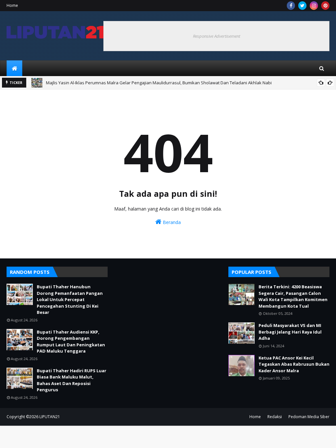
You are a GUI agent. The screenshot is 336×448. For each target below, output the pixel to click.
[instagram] (314, 5)
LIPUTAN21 (49, 416)
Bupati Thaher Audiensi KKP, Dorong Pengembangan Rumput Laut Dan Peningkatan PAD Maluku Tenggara (71, 341)
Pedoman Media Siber (308, 416)
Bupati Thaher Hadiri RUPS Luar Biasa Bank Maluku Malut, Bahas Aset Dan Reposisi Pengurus (71, 380)
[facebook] (291, 5)
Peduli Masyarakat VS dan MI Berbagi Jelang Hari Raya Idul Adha (290, 331)
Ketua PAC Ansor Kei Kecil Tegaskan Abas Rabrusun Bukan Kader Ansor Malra (294, 364)
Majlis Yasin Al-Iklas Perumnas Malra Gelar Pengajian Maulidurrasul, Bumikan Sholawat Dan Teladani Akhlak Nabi (159, 83)
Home (12, 5)
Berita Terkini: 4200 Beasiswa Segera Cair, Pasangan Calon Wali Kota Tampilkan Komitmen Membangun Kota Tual (293, 296)
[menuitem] (14, 68)
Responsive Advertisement (216, 36)
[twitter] (302, 5)
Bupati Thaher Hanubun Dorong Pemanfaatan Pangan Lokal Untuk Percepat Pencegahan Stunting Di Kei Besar (70, 299)
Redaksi (274, 416)
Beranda (171, 222)
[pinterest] (325, 5)
